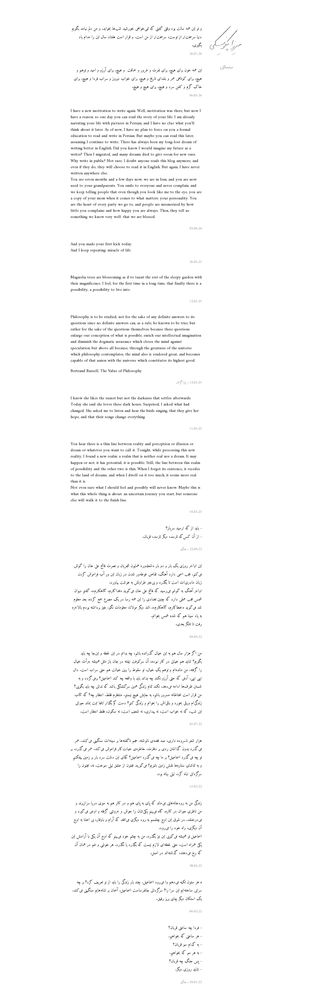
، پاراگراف (182, 383)
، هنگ (184, 549)
